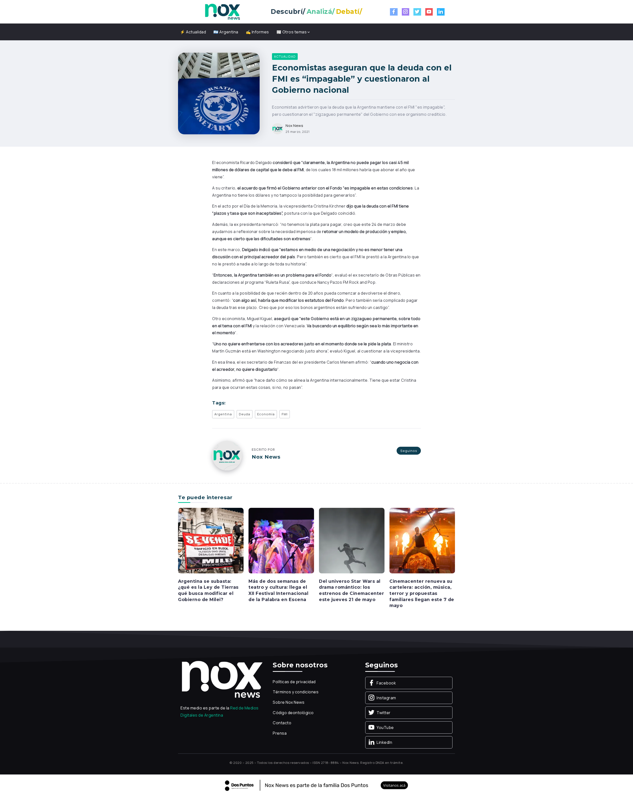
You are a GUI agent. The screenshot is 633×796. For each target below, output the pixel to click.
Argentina (223, 414)
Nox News (294, 125)
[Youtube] (429, 12)
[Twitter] (417, 12)
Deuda (244, 414)
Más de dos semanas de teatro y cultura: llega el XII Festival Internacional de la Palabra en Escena (278, 590)
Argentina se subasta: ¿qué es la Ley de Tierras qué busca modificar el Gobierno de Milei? (208, 590)
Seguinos (408, 450)
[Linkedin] (440, 12)
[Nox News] (222, 11)
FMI (285, 414)
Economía (266, 414)
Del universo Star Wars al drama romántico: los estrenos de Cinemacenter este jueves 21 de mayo (351, 590)
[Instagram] (405, 12)
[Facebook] (393, 12)
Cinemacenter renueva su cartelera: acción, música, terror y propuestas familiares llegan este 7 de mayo (421, 593)
